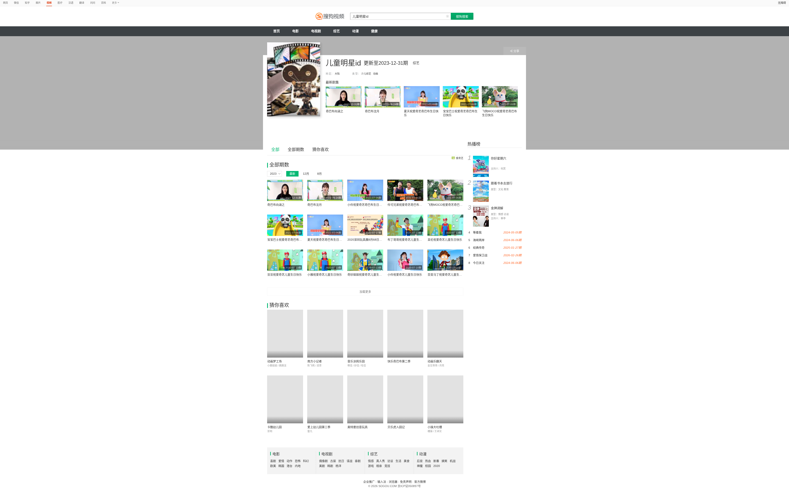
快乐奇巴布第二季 (399, 361)
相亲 (379, 466)
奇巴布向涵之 (334, 111)
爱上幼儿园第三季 (318, 427)
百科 (103, 2)
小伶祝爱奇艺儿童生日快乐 (405, 274)
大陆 (337, 73)
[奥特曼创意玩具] (365, 399)
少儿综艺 (366, 73)
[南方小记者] (325, 334)
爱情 (281, 461)
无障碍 (782, 2)
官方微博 (420, 481)
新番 (436, 461)
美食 (406, 461)
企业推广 (369, 481)
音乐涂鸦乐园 (356, 361)
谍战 (349, 461)
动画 (375, 73)
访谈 (390, 461)
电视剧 (316, 31)
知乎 (27, 2)
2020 (436, 466)
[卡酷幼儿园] (285, 399)
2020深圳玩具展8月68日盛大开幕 (369, 239)
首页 (276, 31)
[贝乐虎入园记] (405, 399)
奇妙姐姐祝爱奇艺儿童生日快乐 (367, 274)
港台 (289, 466)
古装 (333, 461)
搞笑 (444, 461)
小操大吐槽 (435, 427)
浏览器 (393, 481)
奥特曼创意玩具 (357, 427)
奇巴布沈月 (372, 111)
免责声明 (406, 481)
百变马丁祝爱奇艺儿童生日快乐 (448, 274)
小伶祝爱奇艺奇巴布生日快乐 (366, 204)
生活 (398, 461)
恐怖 (298, 461)
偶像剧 (323, 461)
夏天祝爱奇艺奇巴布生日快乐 (326, 239)
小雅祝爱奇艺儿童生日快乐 (324, 274)
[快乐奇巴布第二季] (405, 334)
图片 (38, 2)
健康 (374, 31)
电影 (295, 31)
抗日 (341, 461)
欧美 (273, 466)
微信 (16, 2)
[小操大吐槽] (445, 399)
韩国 (281, 466)
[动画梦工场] (285, 334)
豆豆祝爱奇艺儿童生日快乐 (284, 274)
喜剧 (273, 461)
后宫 (420, 461)
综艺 (336, 31)
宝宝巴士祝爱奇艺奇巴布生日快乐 (288, 239)
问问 (92, 2)
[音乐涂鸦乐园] (365, 334)
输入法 (381, 481)
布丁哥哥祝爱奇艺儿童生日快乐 (408, 239)
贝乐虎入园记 (396, 427)
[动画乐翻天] (445, 334)
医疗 (60, 2)
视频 (49, 2)
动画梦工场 (274, 361)
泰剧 (358, 461)
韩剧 (330, 466)
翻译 (81, 2)
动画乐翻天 (435, 361)
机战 (453, 461)
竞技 (387, 466)
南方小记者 (314, 361)
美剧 (322, 466)
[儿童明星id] (293, 79)
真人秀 (380, 461)
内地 (298, 466)
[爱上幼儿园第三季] (325, 399)
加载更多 (365, 291)
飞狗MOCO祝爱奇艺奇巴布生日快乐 (451, 204)
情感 (371, 461)
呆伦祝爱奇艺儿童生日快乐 (445, 239)
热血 (428, 461)
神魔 (420, 466)
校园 (428, 466)
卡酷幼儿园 (274, 427)
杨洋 (338, 466)
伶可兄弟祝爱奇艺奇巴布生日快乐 (409, 204)
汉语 (70, 2)
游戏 (371, 466)
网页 (5, 2)
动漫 (355, 31)
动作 (289, 461)
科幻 (306, 461)
